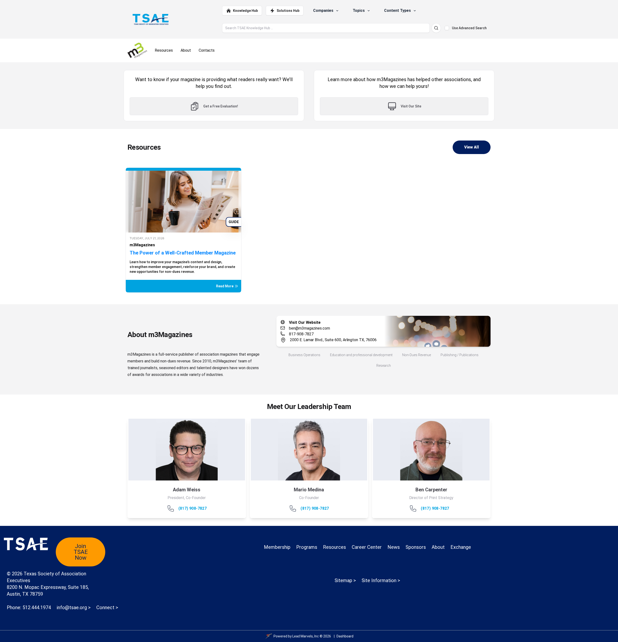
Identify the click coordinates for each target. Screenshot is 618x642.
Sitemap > (345, 580)
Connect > (107, 607)
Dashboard (345, 636)
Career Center (367, 547)
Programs (306, 547)
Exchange (460, 547)
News (393, 547)
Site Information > (381, 580)
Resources (334, 547)
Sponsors (416, 547)
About (438, 547)
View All (471, 147)
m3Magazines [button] (142, 245)
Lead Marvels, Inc (305, 636)
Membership (277, 547)
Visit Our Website (305, 322)
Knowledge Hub (245, 11)
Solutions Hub (288, 11)
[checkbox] (447, 28)
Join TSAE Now (81, 552)
